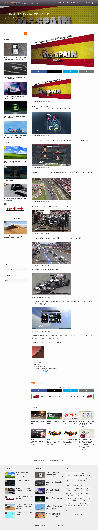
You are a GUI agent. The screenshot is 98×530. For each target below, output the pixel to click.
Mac (82, 485)
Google (69, 480)
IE (75, 480)
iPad (85, 480)
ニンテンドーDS (82, 500)
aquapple (76, 473)
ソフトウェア (77, 498)
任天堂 (87, 503)
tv (44, 382)
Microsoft (69, 488)
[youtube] (77, 515)
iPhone (69, 483)
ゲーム (68, 498)
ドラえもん (86, 498)
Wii (77, 493)
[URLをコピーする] (86, 71)
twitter (85, 490)
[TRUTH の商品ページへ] (38, 358)
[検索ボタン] (92, 3)
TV (6, 17)
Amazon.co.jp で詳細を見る (41, 371)
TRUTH (36, 360)
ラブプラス (79, 503)
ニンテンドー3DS (71, 500)
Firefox (77, 478)
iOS (80, 480)
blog (83, 473)
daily (81, 475)
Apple (68, 473)
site (68, 490)
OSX (82, 488)
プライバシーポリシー (53, 525)
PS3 (88, 488)
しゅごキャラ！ (79, 495)
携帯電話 (69, 505)
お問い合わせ (62, 525)
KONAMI (76, 485)
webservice (70, 493)
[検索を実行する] (25, 33)
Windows (84, 493)
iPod (75, 483)
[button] (39, 71)
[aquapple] (12, 3)
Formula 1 (40, 382)
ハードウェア (70, 503)
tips (73, 490)
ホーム (34, 525)
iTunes (68, 485)
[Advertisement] (15, 251)
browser (69, 475)
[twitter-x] (75, 515)
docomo (69, 478)
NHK (77, 488)
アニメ (88, 495)
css (76, 475)
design (89, 475)
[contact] (81, 515)
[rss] (79, 515)
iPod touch (83, 483)
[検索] (83, 515)
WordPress (69, 495)
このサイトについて (41, 525)
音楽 (86, 505)
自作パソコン (78, 505)
